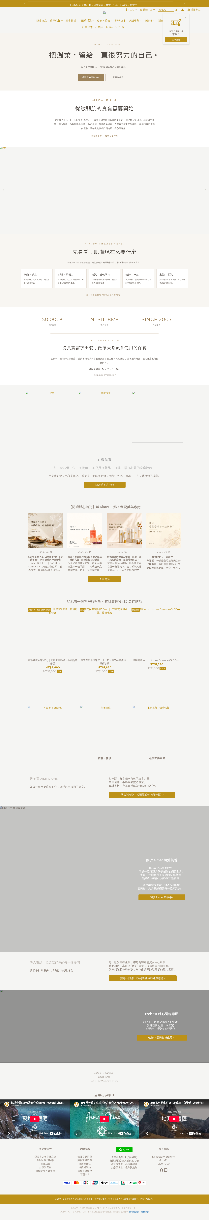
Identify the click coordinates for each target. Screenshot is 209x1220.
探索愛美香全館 (104, 484)
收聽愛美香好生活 (45, 1170)
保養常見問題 (84, 1156)
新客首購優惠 (84, 1170)
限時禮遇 (86, 20)
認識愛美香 (96, 136)
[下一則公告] (184, 3)
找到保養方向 (111, 136)
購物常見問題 (84, 1160)
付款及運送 (85, 1163)
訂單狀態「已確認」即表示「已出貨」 (104, 27)
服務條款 (145, 1212)
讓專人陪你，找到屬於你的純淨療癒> (142, 978)
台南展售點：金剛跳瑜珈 (124, 1167)
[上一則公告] (25, 3)
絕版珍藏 (134, 20)
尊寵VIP (84, 1174)
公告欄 (148, 20)
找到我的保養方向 (91, 77)
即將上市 (120, 20)
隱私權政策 (134, 1212)
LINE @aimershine (163, 1156)
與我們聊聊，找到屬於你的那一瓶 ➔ (142, 794)
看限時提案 (118, 77)
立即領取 (176, 40)
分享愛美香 (45, 1167)
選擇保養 (55, 20)
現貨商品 (42, 20)
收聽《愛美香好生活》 (161, 1037)
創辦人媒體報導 (45, 1160)
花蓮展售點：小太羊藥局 (124, 1164)
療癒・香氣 (103, 20)
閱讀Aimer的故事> (162, 897)
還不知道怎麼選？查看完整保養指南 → (104, 294)
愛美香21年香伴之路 (45, 1156)
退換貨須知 (85, 1167)
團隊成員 (45, 1163)
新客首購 (71, 20)
